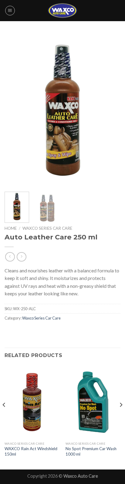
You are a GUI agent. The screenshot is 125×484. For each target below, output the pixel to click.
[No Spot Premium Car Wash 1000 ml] (93, 402)
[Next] (110, 110)
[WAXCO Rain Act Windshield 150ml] (32, 402)
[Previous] (14, 110)
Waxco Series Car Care (47, 228)
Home (11, 228)
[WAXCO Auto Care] (62, 10)
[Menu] (10, 10)
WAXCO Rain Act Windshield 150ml (31, 451)
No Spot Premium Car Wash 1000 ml (91, 451)
